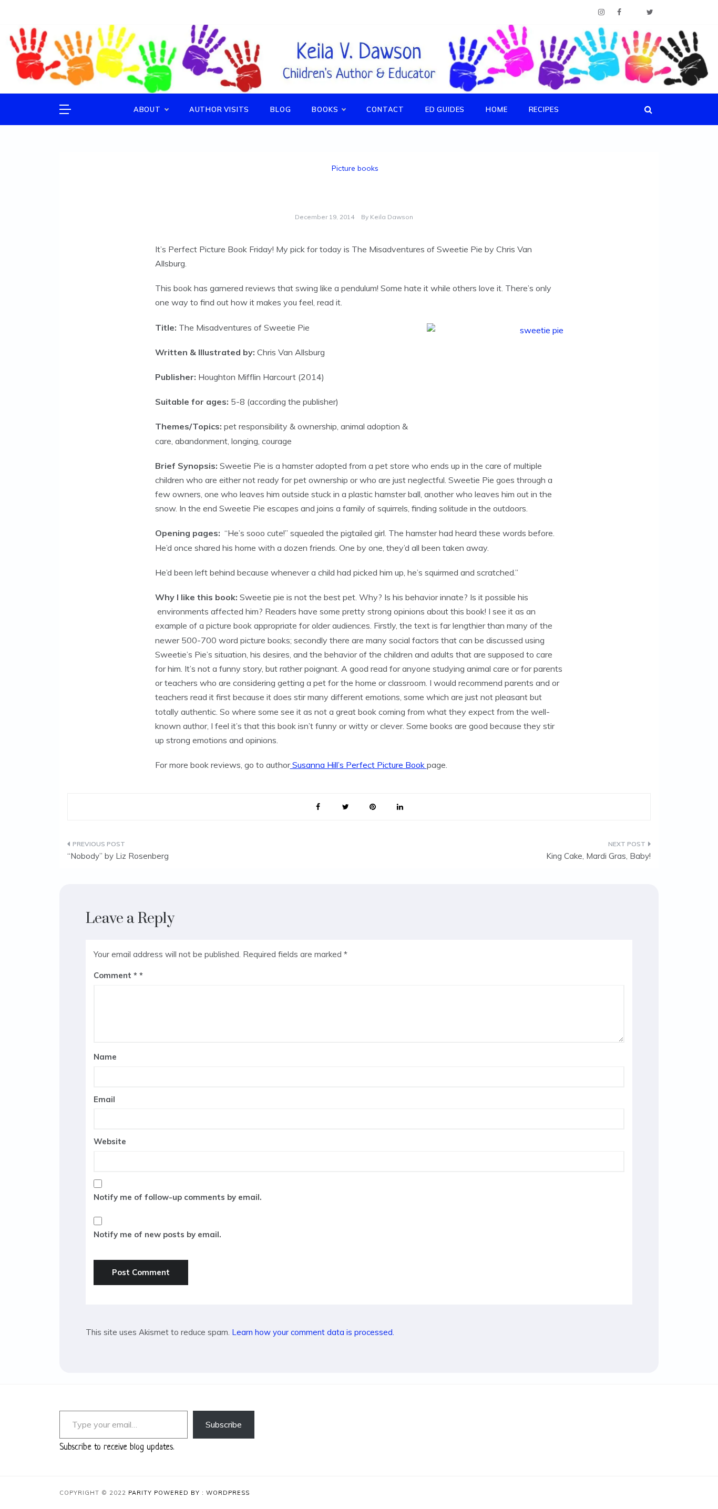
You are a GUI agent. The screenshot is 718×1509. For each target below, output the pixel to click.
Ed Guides (445, 109)
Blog (280, 109)
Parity (141, 1492)
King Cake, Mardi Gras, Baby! (598, 856)
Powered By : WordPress (202, 1492)
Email (104, 1099)
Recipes (544, 109)
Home (496, 109)
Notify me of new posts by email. (157, 1234)
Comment (115, 975)
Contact (385, 109)
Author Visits (219, 109)
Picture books (355, 168)
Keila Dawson (391, 217)
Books (325, 109)
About (147, 109)
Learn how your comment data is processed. (313, 1332)
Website (110, 1141)
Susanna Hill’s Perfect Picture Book (358, 764)
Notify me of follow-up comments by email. (178, 1197)
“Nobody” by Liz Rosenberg (118, 856)
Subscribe (224, 1424)
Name (105, 1057)
